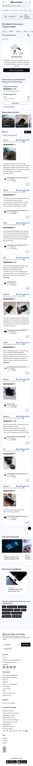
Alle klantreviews (7, 695)
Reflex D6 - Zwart (11, 403)
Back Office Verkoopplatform (10, 677)
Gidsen (4, 691)
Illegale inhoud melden (8, 726)
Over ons (5, 658)
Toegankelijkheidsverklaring (10, 662)
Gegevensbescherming (9, 717)
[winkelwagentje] (29, 2)
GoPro (25, 10)
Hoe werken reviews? (9, 106)
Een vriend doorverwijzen (9, 703)
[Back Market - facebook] (11, 667)
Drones (21, 10)
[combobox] (5, 31)
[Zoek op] (3, 5)
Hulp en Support (7, 688)
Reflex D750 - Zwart (11, 281)
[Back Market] (16, 2)
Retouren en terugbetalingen (10, 684)
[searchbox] (17, 5)
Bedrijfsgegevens (7, 724)
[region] (16, 121)
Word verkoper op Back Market (10, 675)
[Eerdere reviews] (25, 528)
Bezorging (5, 682)
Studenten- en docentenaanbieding (12, 660)
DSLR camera (14, 10)
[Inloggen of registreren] (26, 2)
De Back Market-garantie (9, 715)
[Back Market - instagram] (4, 667)
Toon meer (6, 277)
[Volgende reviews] (29, 528)
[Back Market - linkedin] (7, 667)
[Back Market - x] (14, 667)
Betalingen (5, 679)
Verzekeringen (6, 686)
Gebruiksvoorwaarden (8, 710)
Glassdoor (5, 740)
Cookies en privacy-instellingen (10, 719)
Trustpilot (5, 738)
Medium (5, 743)
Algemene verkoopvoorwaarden (11, 713)
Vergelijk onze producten (9, 693)
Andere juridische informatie (10, 722)
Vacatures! (5, 664)
